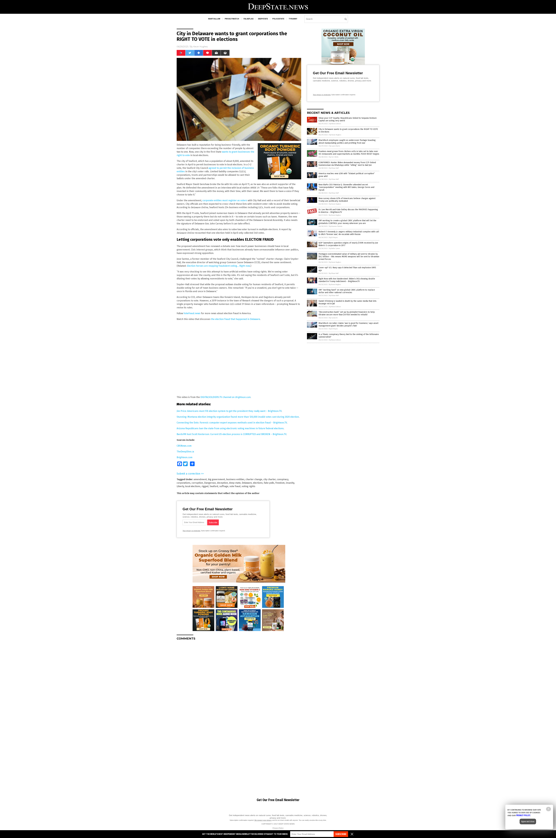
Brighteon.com (184, 457)
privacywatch (232, 19)
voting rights (248, 486)
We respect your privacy (263, 820)
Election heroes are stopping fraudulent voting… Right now (218, 265)
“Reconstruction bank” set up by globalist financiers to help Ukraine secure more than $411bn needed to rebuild (347, 313)
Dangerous (210, 482)
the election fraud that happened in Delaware (235, 319)
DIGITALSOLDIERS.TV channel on (225, 397)
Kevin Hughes (200, 46)
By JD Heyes (333, 237)
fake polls (269, 482)
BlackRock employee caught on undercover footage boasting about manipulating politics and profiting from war (347, 141)
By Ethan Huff (334, 168)
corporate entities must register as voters (224, 200)
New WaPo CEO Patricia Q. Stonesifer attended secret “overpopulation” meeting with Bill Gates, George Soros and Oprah (346, 187)
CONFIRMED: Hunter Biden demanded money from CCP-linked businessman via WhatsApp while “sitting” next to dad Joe (347, 163)
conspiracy (282, 479)
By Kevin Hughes (335, 135)
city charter (269, 479)
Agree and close (527, 821)
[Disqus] (239, 679)
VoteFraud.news (192, 313)
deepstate (263, 19)
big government (216, 479)
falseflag (249, 19)
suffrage (223, 486)
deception (222, 482)
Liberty (180, 486)
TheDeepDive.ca (185, 451)
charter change (254, 479)
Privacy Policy (278, 828)
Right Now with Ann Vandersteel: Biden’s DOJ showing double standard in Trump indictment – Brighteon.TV (347, 280)
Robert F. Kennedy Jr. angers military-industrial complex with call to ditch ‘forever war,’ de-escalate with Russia (349, 233)
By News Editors (335, 124)
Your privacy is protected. (192, 531)
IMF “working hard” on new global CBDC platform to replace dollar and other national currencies (347, 291)
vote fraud (234, 486)
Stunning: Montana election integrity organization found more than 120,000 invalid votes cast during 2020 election (238, 416)
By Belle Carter (334, 248)
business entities (235, 479)
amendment (200, 479)
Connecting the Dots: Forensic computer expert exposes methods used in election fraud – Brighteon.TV (232, 422)
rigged (205, 486)
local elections (192, 486)
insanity (290, 482)
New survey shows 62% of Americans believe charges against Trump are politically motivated (347, 199)
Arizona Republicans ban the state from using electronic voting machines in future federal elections (230, 428)
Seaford (214, 486)
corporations (183, 482)
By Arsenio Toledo (335, 226)
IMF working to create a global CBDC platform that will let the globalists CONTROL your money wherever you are (347, 221)
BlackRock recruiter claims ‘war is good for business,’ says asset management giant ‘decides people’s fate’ (348, 324)
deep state (235, 482)
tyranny (293, 19)
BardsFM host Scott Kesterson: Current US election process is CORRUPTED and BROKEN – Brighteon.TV (231, 434)
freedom (280, 482)
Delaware (247, 482)
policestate (278, 19)
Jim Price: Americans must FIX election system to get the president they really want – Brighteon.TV (229, 411)
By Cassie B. (333, 318)
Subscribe (340, 834)
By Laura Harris (334, 146)
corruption (197, 482)
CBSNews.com (184, 445)
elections (258, 482)
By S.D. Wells (333, 157)
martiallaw (214, 19)
